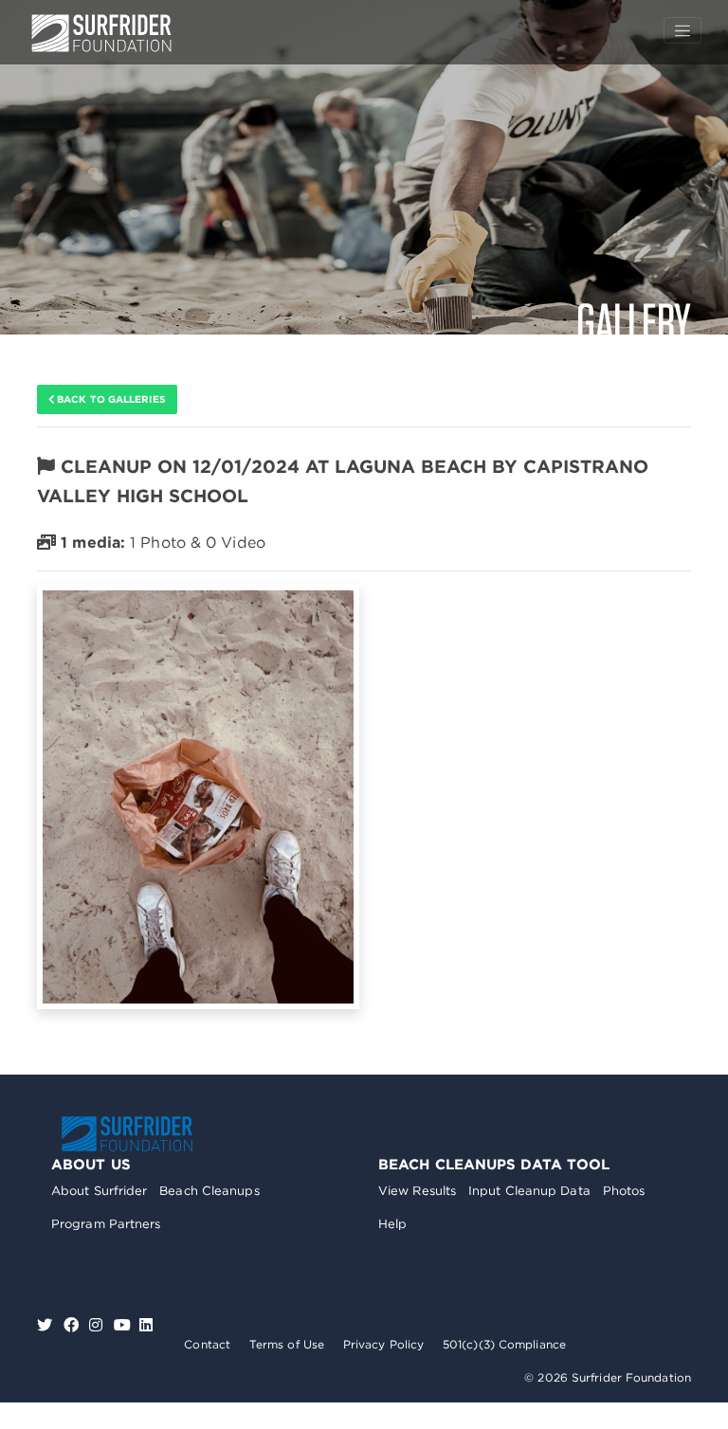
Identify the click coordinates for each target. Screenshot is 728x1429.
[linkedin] (146, 1325)
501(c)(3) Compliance (504, 1344)
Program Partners (106, 1224)
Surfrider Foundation (127, 1134)
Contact (207, 1344)
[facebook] (73, 1325)
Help (392, 1224)
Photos (624, 1191)
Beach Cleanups (209, 1191)
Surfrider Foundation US (101, 33)
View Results (417, 1191)
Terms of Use (286, 1344)
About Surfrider (99, 1191)
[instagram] (98, 1325)
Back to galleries (110, 399)
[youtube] (122, 1325)
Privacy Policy (383, 1344)
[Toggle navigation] (683, 30)
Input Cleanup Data (529, 1191)
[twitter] (47, 1325)
